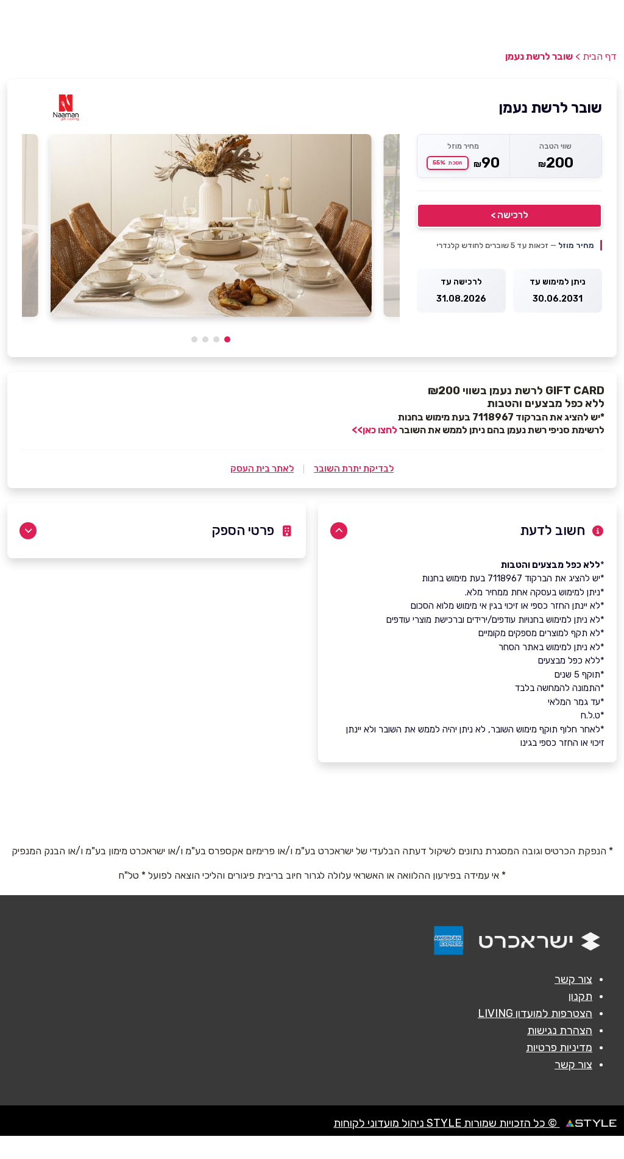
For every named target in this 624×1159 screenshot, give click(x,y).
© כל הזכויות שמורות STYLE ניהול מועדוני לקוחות (446, 1123)
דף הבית (600, 56)
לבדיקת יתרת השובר (354, 468)
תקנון (580, 996)
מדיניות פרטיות (559, 1047)
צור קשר (573, 979)
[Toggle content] (338, 530)
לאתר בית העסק (262, 468)
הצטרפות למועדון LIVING (535, 1013)
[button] (227, 339)
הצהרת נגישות (559, 1030)
